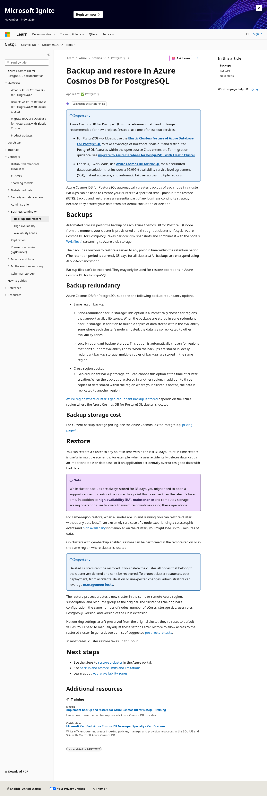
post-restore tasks (158, 632)
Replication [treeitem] (18, 240)
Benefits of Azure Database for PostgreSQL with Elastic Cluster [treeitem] (28, 106)
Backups (225, 65)
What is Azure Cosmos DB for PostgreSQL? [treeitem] (28, 92)
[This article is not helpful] (257, 89)
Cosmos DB (99, 58)
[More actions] (197, 58)
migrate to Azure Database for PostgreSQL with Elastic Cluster (146, 155)
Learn (70, 58)
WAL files (72, 241)
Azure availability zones (110, 673)
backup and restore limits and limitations (110, 668)
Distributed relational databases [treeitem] (25, 166)
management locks (98, 584)
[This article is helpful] (252, 89)
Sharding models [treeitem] (22, 183)
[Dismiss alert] (259, 8)
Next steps (227, 76)
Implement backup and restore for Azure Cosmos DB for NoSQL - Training (116, 710)
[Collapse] (48, 55)
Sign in (257, 34)
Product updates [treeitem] (22, 135)
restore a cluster (110, 662)
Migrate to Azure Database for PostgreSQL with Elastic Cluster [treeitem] (28, 123)
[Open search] (248, 34)
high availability (94, 528)
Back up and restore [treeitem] (27, 219)
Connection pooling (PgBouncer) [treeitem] (24, 249)
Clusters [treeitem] (16, 176)
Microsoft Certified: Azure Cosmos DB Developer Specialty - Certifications (115, 726)
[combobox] (27, 62)
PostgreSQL (118, 58)
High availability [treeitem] (24, 226)
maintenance (143, 500)
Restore (225, 70)
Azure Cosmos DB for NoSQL (138, 164)
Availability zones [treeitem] (25, 233)
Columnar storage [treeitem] (23, 273)
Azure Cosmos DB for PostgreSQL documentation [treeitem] (26, 73)
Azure (83, 58)
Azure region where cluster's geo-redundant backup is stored (112, 399)
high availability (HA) (115, 500)
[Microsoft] (7, 34)
